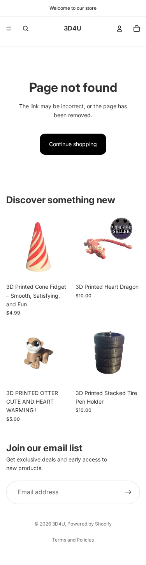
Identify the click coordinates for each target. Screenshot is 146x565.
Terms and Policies (73, 540)
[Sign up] (128, 492)
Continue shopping (73, 144)
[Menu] (9, 29)
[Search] (25, 28)
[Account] (119, 28)
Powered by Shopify (89, 524)
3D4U (58, 524)
